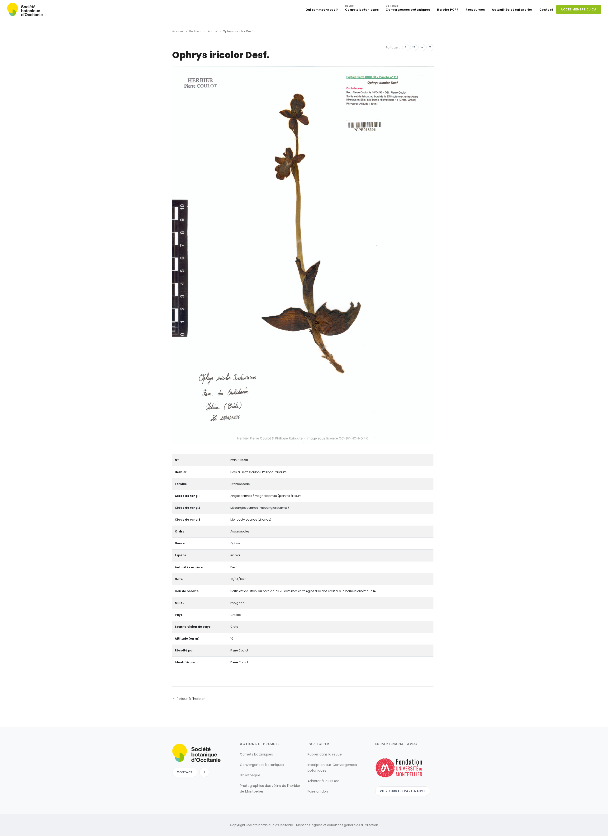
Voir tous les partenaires (403, 791)
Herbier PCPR (448, 10)
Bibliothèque (250, 775)
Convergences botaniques (408, 8)
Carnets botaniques (362, 8)
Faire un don (318, 791)
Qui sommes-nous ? (321, 10)
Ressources (475, 10)
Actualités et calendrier (512, 10)
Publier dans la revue (325, 754)
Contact (546, 10)
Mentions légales (309, 825)
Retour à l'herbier (191, 698)
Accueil (178, 31)
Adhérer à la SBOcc (323, 781)
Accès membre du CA (578, 9)
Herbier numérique (203, 31)
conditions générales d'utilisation (352, 825)
